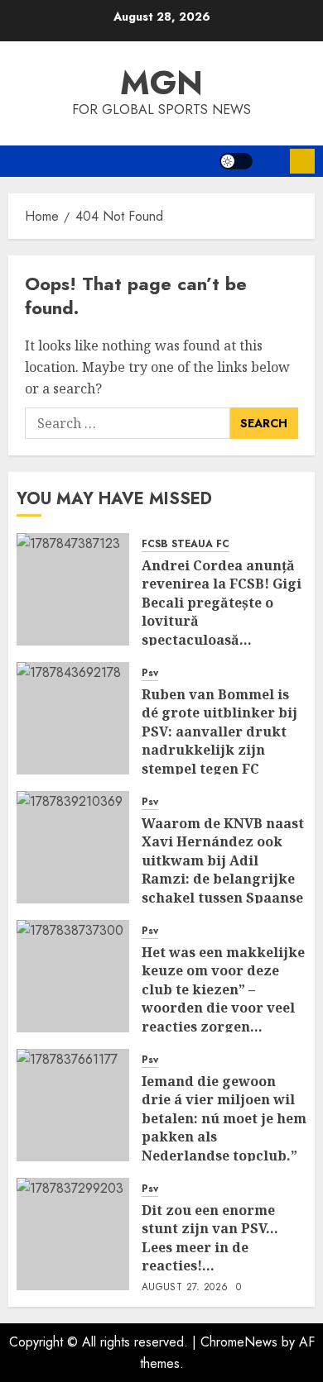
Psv (150, 673)
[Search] (271, 161)
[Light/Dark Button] (236, 161)
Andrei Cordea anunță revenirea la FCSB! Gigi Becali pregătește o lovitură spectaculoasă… (221, 602)
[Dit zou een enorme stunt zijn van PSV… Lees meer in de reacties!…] (73, 1234)
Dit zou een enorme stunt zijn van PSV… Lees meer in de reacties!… (210, 1238)
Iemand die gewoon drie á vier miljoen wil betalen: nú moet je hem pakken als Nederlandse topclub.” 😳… (224, 1127)
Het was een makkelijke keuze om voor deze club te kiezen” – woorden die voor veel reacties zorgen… (223, 989)
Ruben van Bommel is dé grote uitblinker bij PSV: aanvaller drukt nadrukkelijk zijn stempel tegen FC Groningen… (219, 740)
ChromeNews (238, 1341)
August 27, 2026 (185, 1287)
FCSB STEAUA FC (185, 544)
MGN (161, 83)
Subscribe (302, 161)
